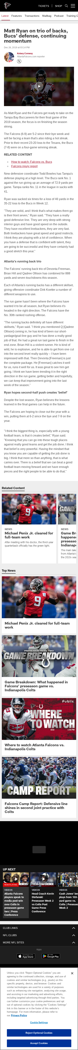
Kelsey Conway (25, 53)
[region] (39, 1010)
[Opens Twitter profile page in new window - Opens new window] (19, 61)
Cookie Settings (39, 1022)
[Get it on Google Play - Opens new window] (51, 958)
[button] (39, 86)
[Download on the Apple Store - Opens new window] (26, 957)
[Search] (66, 5)
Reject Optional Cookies (39, 1032)
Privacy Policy (47, 1015)
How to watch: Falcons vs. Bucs (31, 162)
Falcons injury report (24, 166)
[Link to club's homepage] (7, 4)
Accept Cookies (39, 1043)
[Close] (72, 977)
